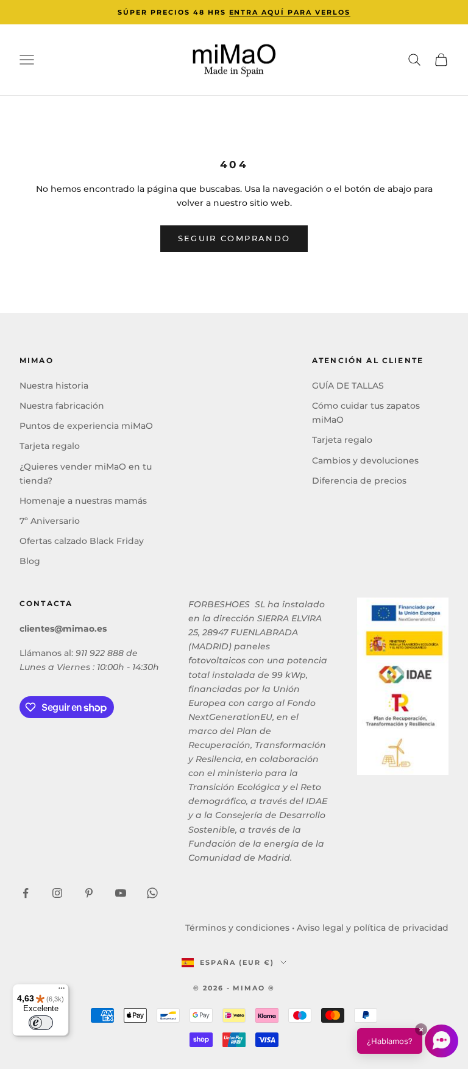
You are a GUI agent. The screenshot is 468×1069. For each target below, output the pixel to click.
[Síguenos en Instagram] (57, 893)
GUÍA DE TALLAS (348, 385)
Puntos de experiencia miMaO (86, 425)
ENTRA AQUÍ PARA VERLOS (290, 12)
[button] (407, 1041)
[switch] (41, 1022)
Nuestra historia (54, 385)
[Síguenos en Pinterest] (89, 893)
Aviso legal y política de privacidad (372, 927)
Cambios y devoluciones (365, 460)
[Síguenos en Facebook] (26, 893)
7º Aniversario (50, 520)
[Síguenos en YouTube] (121, 893)
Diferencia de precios (359, 480)
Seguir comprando (234, 238)
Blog (30, 561)
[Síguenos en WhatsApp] (152, 893)
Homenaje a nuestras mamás (83, 500)
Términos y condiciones (237, 927)
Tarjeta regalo (50, 445)
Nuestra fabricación (62, 405)
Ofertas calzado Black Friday (82, 540)
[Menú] (61, 991)
